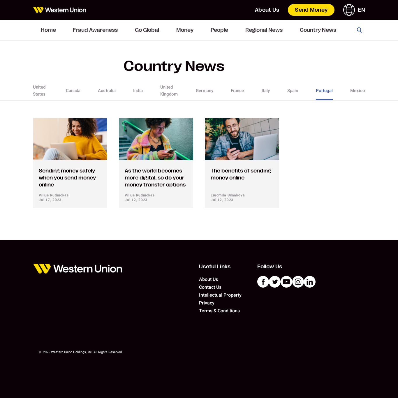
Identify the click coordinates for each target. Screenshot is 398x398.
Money (184, 30)
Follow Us (269, 267)
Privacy (206, 303)
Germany (204, 90)
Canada (73, 90)
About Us (267, 10)
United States (39, 90)
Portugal (324, 90)
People (219, 30)
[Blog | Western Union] (59, 10)
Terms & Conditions (219, 311)
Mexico (357, 90)
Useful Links (215, 267)
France (237, 90)
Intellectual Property (220, 295)
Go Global (147, 30)
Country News (318, 30)
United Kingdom (169, 90)
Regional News (264, 30)
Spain (292, 90)
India (138, 90)
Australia (107, 90)
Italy (266, 90)
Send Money (311, 10)
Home (48, 30)
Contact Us (210, 287)
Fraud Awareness (95, 30)
